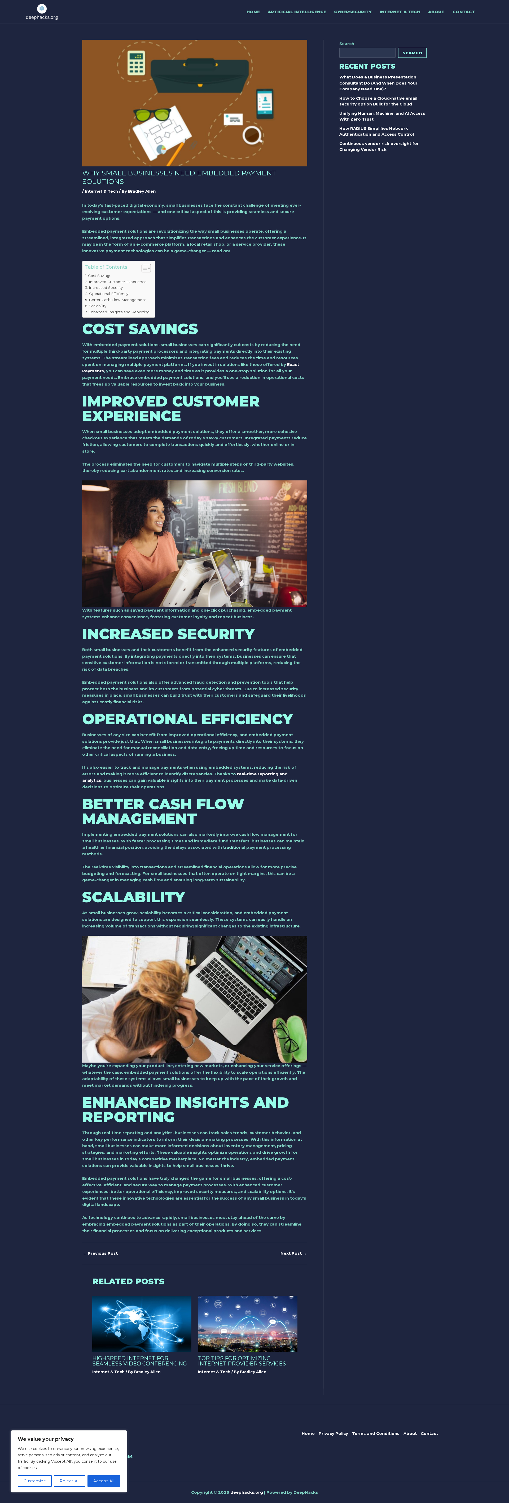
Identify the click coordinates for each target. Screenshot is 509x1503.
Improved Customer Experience (118, 282)
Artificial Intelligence (297, 11)
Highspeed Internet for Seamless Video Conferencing (139, 1361)
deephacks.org (246, 1492)
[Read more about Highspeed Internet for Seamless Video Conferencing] (142, 1323)
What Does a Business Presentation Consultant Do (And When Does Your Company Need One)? (378, 82)
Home (253, 11)
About (436, 11)
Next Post (293, 1253)
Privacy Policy (333, 1433)
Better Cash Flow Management (117, 300)
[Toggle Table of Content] (144, 268)
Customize (35, 1481)
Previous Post (100, 1253)
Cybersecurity (353, 11)
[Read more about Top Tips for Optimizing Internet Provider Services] (247, 1323)
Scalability (97, 306)
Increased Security (106, 287)
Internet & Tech (400, 11)
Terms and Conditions (376, 1433)
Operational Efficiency (108, 293)
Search (346, 43)
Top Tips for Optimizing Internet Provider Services (242, 1361)
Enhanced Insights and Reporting (119, 312)
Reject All (70, 1481)
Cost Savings (99, 275)
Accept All (104, 1481)
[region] (69, 1461)
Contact (464, 11)
